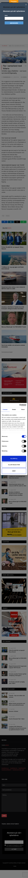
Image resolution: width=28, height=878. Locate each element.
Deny (14, 471)
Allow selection (14, 464)
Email (6, 15)
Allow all (14, 458)
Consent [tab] (5, 409)
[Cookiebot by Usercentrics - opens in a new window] (19, 405)
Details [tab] (14, 409)
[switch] (24, 441)
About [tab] (23, 409)
